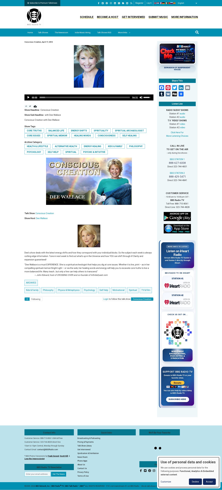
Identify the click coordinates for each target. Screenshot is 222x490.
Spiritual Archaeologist (129, 130)
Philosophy (136, 146)
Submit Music (158, 17)
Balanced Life (56, 130)
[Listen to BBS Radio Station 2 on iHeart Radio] (177, 302)
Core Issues (33, 135)
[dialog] (189, 472)
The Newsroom (61, 32)
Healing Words (82, 135)
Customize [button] (166, 481)
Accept (209, 481)
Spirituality (101, 130)
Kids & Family (115, 146)
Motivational (118, 290)
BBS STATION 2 (177, 173)
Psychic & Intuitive (94, 152)
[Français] (160, 3)
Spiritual (70, 152)
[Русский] (171, 3)
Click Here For (177, 132)
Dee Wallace (42, 218)
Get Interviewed (133, 17)
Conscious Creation (44, 213)
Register (139, 3)
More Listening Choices (177, 136)
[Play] (28, 97)
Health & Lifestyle (37, 146)
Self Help (53, 152)
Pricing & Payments (85, 442)
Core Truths (34, 130)
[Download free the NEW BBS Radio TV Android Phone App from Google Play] (177, 216)
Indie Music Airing (82, 32)
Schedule (86, 17)
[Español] (174, 3)
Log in (149, 3)
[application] (88, 97)
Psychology (34, 152)
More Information (184, 17)
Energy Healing (92, 146)
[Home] (34, 17)
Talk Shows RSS (104, 32)
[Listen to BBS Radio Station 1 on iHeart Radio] (177, 285)
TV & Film (145, 290)
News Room (82, 457)
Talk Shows (43, 32)
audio (182, 113)
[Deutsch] (163, 3)
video (182, 124)
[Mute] (141, 97)
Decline (195, 481)
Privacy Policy (83, 472)
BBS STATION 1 (177, 159)
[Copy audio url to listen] (30, 106)
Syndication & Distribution (88, 453)
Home (30, 32)
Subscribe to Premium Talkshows (43, 3)
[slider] (85, 97)
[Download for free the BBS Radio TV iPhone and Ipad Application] (177, 228)
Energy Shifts (79, 130)
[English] (155, 3)
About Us (81, 465)
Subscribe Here (178, 399)
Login (105, 299)
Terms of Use (83, 476)
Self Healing (129, 135)
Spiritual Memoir (57, 135)
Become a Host (107, 17)
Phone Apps (82, 461)
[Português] (169, 3)
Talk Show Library (84, 446)
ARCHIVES (31, 283)
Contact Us (82, 468)
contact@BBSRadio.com (47, 450)
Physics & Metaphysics (69, 290)
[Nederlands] (158, 3)
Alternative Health (66, 146)
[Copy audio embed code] (26, 106)
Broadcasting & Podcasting (88, 438)
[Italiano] (166, 3)
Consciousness (107, 135)
